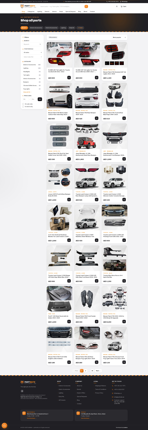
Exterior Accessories (36, 27)
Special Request (71, 11)
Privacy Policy (99, 393)
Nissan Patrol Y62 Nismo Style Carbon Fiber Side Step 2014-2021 (58, 113)
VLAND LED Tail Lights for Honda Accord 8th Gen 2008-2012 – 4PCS (86, 71)
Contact (92, 11)
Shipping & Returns (100, 385)
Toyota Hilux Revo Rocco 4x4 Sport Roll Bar (112, 276)
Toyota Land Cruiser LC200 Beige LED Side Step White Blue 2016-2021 (59, 276)
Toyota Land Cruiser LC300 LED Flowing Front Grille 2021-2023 (113, 235)
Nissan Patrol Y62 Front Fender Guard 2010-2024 (86, 317)
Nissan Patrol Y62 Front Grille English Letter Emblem (57, 357)
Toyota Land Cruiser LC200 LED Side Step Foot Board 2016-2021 (86, 276)
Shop (23, 11)
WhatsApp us (118, 393)
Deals (61, 11)
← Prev (76, 370)
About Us (79, 385)
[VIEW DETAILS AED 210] (114, 95)
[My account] (117, 6)
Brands (79, 389)
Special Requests (82, 396)
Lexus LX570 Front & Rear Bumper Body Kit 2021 (59, 195)
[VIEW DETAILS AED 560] (59, 258)
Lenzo (125, 427)
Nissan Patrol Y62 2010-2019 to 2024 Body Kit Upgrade (113, 317)
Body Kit (71, 27)
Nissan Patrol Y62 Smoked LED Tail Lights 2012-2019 (114, 73)
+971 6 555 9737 (119, 389)
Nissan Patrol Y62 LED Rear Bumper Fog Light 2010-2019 (85, 357)
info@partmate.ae (119, 397)
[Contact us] (4, 425)
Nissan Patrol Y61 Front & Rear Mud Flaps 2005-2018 (113, 113)
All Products (62, 400)
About (85, 11)
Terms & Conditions (100, 389)
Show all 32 (26, 92)
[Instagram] (22, 391)
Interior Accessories (51, 27)
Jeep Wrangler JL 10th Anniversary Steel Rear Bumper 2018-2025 (86, 154)
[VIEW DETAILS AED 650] (87, 55)
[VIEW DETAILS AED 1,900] (59, 217)
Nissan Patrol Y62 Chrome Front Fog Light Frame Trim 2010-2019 (114, 357)
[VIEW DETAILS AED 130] (114, 339)
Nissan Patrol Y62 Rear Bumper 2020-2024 (86, 113)
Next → (98, 370)
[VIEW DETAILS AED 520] (87, 177)
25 (92, 370)
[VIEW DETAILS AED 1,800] (87, 136)
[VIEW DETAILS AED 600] (59, 55)
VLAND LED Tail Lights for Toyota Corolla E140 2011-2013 (59, 71)
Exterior (47, 11)
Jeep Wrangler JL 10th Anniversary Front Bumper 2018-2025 (114, 154)
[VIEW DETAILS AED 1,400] (114, 55)
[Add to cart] (69, 77)
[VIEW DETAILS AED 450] (87, 217)
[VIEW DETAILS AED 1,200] (114, 258)
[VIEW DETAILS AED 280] (87, 339)
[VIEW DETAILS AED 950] (114, 217)
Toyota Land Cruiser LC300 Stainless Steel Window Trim (85, 235)
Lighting (39, 11)
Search (26, 40)
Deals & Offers (81, 393)
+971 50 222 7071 (113, 1)
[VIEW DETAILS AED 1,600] (59, 177)
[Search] (86, 6)
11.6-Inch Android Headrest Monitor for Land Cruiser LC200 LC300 (58, 235)
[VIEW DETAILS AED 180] (59, 339)
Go (40, 99)
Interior (54, 11)
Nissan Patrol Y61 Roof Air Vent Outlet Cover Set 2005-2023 (58, 154)
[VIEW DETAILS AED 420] (87, 95)
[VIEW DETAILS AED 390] (59, 136)
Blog (79, 11)
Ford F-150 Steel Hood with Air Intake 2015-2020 (58, 317)
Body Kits (61, 396)
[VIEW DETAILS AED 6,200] (114, 299)
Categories (31, 11)
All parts (24, 27)
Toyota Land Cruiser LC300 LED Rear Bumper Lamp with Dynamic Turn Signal (86, 195)
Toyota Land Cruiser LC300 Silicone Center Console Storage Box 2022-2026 (113, 195)
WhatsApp (124, 1)
